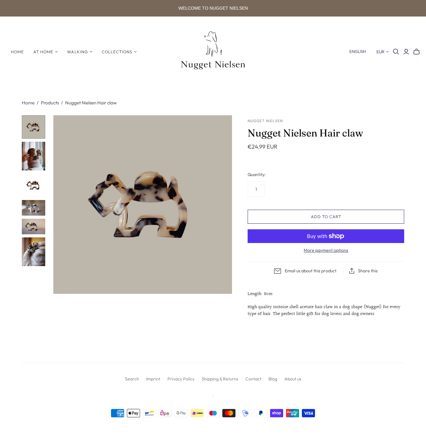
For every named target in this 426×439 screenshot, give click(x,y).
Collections (117, 51)
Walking (77, 51)
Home (17, 51)
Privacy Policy (181, 379)
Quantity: (257, 174)
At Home (43, 51)
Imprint (153, 379)
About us (292, 379)
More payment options (326, 250)
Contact (253, 379)
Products (50, 103)
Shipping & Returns (220, 379)
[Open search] (396, 52)
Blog (273, 379)
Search (132, 379)
